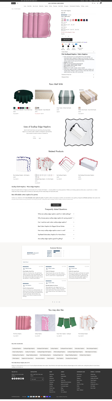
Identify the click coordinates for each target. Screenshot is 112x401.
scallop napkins (54, 348)
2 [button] (54, 302)
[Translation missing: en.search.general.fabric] (17, 3)
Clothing (82, 6)
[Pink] (65, 20)
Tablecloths (41, 6)
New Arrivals (35, 6)
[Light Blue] (68, 20)
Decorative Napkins (40, 358)
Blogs (100, 0)
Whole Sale (93, 374)
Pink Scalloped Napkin (83, 333)
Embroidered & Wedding (75, 6)
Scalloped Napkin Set (58, 355)
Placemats (55, 6)
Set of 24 (77, 29)
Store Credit (93, 388)
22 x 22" (72, 24)
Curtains (51, 386)
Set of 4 (63, 29)
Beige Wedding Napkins (32, 355)
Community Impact (64, 386)
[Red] (76, 20)
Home (13, 8)
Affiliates (91, 0)
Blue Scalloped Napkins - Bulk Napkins (21, 175)
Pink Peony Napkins (17, 333)
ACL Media (93, 386)
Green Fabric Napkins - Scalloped (64, 333)
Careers (78, 382)
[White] (70, 20)
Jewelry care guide (64, 384)
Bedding (51, 384)
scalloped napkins (17, 348)
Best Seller (29, 6)
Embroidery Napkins (79, 348)
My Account (79, 374)
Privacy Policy (65, 396)
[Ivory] (62, 20)
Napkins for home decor (27, 358)
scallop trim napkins (30, 352)
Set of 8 (67, 29)
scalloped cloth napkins (42, 348)
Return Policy (79, 380)
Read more (56, 205)
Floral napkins (60, 358)
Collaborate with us (94, 384)
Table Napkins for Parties (90, 352)
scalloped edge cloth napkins (44, 352)
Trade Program (93, 380)
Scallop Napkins (38, 333)
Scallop (14, 187)
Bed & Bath (60, 6)
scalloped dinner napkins (66, 348)
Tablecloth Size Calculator (66, 382)
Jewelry (87, 6)
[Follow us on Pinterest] (19, 378)
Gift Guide (96, 0)
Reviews (62, 390)
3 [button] (56, 302)
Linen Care (63, 380)
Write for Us (93, 382)
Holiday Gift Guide (94, 378)
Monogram (66, 6)
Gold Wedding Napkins (45, 355)
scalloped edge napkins (29, 348)
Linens (25, 6)
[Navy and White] (87, 20)
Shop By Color (52, 392)
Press (62, 378)
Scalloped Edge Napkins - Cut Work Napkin (44, 179)
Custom (86, 0)
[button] (64, 15)
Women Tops (51, 388)
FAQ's (78, 386)
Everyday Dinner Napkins (71, 358)
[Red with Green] (81, 20)
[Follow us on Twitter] (15, 378)
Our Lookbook (64, 392)
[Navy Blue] (84, 20)
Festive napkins (50, 358)
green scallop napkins (18, 352)
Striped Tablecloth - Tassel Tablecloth (42, 109)
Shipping (78, 378)
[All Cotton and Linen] (56, 3)
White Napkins (16, 358)
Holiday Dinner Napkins (85, 355)
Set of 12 (72, 29)
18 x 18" (63, 24)
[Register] (43, 379)
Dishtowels (51, 378)
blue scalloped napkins (92, 348)
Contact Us (79, 376)
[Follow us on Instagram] (17, 378)
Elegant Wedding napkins (71, 355)
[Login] (97, 3)
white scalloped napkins (59, 352)
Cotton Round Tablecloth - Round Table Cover (22, 109)
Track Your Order (80, 384)
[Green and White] (79, 20)
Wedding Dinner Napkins (18, 355)
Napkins (46, 6)
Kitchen (50, 6)
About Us (63, 374)
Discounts (82, 0)
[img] (25, 266)
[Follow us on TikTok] (23, 378)
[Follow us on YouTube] (21, 378)
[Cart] (100, 3)
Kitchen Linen (52, 380)
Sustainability (63, 376)
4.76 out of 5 (35, 253)
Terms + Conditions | (60, 396)
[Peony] (73, 20)
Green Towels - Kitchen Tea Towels (64, 108)
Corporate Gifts (94, 376)
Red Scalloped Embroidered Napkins (86, 175)
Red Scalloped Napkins (61, 175)
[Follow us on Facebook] (12, 378)
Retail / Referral (80, 390)
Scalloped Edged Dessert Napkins (75, 352)
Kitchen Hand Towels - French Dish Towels (87, 109)
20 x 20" (68, 24)
